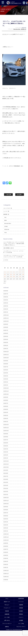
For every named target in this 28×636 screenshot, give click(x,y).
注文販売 (21, 611)
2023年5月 (5, 409)
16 (23, 274)
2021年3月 (5, 488)
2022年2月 (5, 455)
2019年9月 (5, 543)
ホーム (7, 598)
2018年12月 (6, 570)
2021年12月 (6, 461)
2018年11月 (6, 573)
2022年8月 (5, 436)
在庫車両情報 (21, 598)
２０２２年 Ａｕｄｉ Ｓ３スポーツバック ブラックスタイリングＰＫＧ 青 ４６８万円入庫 (13, 256)
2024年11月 (6, 354)
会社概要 (21, 620)
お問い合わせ (7, 620)
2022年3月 (5, 452)
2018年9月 (5, 579)
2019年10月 (6, 540)
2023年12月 (6, 388)
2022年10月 (6, 430)
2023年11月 (6, 391)
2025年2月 (5, 345)
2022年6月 (5, 442)
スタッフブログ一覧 (7, 208)
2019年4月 (5, 558)
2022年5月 (5, 445)
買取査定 (21, 614)
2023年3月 (5, 415)
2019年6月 (5, 552)
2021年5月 (5, 482)
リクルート (21, 617)
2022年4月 (5, 448)
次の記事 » (19, 194)
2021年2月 (5, 491)
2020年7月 (5, 512)
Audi (5, 217)
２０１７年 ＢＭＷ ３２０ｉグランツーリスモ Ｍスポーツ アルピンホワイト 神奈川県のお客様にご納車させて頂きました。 (13, 244)
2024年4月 (5, 376)
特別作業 (7, 611)
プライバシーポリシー (7, 623)
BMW (5, 220)
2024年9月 (5, 360)
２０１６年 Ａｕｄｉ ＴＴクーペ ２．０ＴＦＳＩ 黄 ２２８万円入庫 (14, 252)
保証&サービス (7, 601)
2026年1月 (5, 312)
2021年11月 (6, 464)
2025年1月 (5, 348)
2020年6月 (5, 515)
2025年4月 (5, 339)
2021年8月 (5, 473)
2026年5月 (5, 299)
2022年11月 (6, 427)
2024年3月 (5, 379)
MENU (3, 2)
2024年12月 (6, 351)
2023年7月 (5, 403)
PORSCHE (6, 229)
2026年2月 (5, 309)
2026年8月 (5, 290)
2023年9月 (5, 397)
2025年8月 (5, 327)
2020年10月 (6, 503)
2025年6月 (5, 333)
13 (14, 274)
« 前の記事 (8, 194)
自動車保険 (7, 614)
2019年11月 (6, 537)
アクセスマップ (7, 607)
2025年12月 (6, 315)
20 (14, 276)
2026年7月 (5, 293)
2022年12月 (6, 424)
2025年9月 (5, 324)
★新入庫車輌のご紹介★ (8, 248)
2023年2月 (5, 418)
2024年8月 (5, 363)
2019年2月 (5, 564)
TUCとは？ (7, 604)
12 (11, 274)
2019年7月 (5, 549)
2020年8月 (5, 509)
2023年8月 (5, 400)
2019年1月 (5, 567)
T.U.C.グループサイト (21, 626)
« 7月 (4, 283)
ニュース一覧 (6, 211)
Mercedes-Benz (16, 29)
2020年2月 (5, 528)
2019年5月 (5, 555)
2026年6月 (5, 296)
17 (4, 276)
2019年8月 (5, 546)
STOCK (24, 4)
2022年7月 (5, 439)
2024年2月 (5, 382)
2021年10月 (6, 467)
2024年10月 (6, 357)
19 (11, 276)
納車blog (7, 626)
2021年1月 (5, 494)
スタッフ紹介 (7, 617)
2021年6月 (5, 479)
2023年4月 (5, 412)
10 (4, 274)
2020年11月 (6, 500)
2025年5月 (5, 336)
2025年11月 (6, 318)
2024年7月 (5, 366)
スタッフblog (21, 623)
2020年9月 (5, 506)
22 (20, 276)
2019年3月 (5, 561)
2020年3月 (5, 525)
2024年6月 (5, 369)
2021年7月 (5, 476)
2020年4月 (5, 521)
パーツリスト (21, 601)
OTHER (6, 226)
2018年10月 (6, 576)
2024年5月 (5, 372)
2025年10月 (6, 321)
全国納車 (21, 607)
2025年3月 (5, 342)
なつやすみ (5, 259)
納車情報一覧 (23, 29)
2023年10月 (6, 394)
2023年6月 (5, 406)
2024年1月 (5, 385)
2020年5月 (5, 518)
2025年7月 (5, 330)
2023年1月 (5, 421)
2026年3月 (5, 306)
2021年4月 (5, 485)
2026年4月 (5, 303)
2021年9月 (5, 470)
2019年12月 (6, 534)
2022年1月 (5, 458)
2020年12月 (6, 497)
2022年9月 (5, 433)
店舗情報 (21, 604)
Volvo (5, 232)
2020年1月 (5, 531)
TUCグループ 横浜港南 (14, 2)
